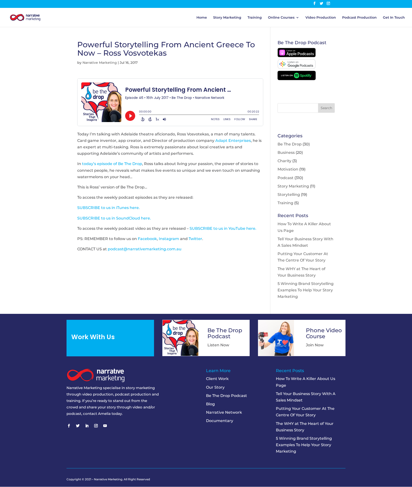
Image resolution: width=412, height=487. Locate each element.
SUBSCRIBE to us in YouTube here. (223, 228)
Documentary (219, 420)
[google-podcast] (297, 67)
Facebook (147, 238)
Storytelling (289, 194)
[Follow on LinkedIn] (86, 425)
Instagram (169, 238)
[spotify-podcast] (297, 79)
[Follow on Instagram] (95, 425)
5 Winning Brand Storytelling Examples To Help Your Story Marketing (306, 290)
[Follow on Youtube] (104, 425)
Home (201, 18)
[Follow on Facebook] (68, 425)
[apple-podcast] (297, 56)
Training (254, 18)
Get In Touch (394, 18)
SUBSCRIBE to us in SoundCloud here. (114, 218)
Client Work (217, 378)
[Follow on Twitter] (77, 425)
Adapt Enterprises (233, 140)
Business (286, 152)
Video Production (320, 18)
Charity (284, 161)
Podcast (286, 178)
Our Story (215, 387)
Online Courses (281, 18)
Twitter (195, 238)
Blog (210, 404)
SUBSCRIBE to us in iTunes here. (108, 207)
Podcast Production (359, 18)
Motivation (288, 169)
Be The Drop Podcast (226, 395)
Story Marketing (227, 18)
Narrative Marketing (99, 62)
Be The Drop (290, 144)
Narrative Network (224, 412)
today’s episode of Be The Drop (112, 163)
